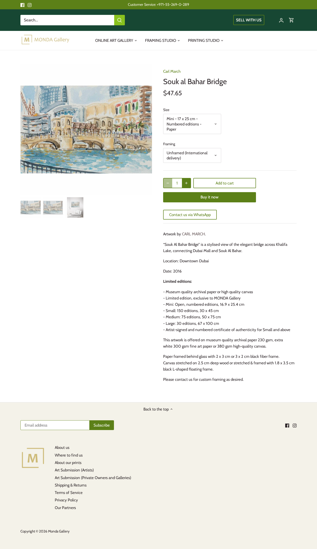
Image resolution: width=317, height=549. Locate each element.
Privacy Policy (66, 500)
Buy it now (209, 197)
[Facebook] (22, 4)
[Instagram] (30, 4)
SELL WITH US (249, 20)
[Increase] (186, 183)
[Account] (281, 20)
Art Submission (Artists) (74, 470)
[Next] (145, 129)
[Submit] (119, 20)
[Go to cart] (291, 20)
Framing (169, 144)
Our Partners (65, 507)
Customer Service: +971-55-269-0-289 (158, 4)
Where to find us (69, 455)
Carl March (172, 71)
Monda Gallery (59, 531)
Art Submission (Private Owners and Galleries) (93, 477)
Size (166, 110)
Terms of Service (69, 492)
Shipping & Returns (71, 485)
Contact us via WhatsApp (190, 214)
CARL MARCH (193, 234)
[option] (86, 129)
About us (62, 447)
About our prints (68, 462)
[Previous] (27, 129)
